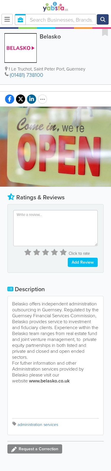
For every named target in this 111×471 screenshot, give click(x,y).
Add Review (83, 262)
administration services (37, 424)
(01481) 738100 (26, 74)
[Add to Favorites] (105, 32)
